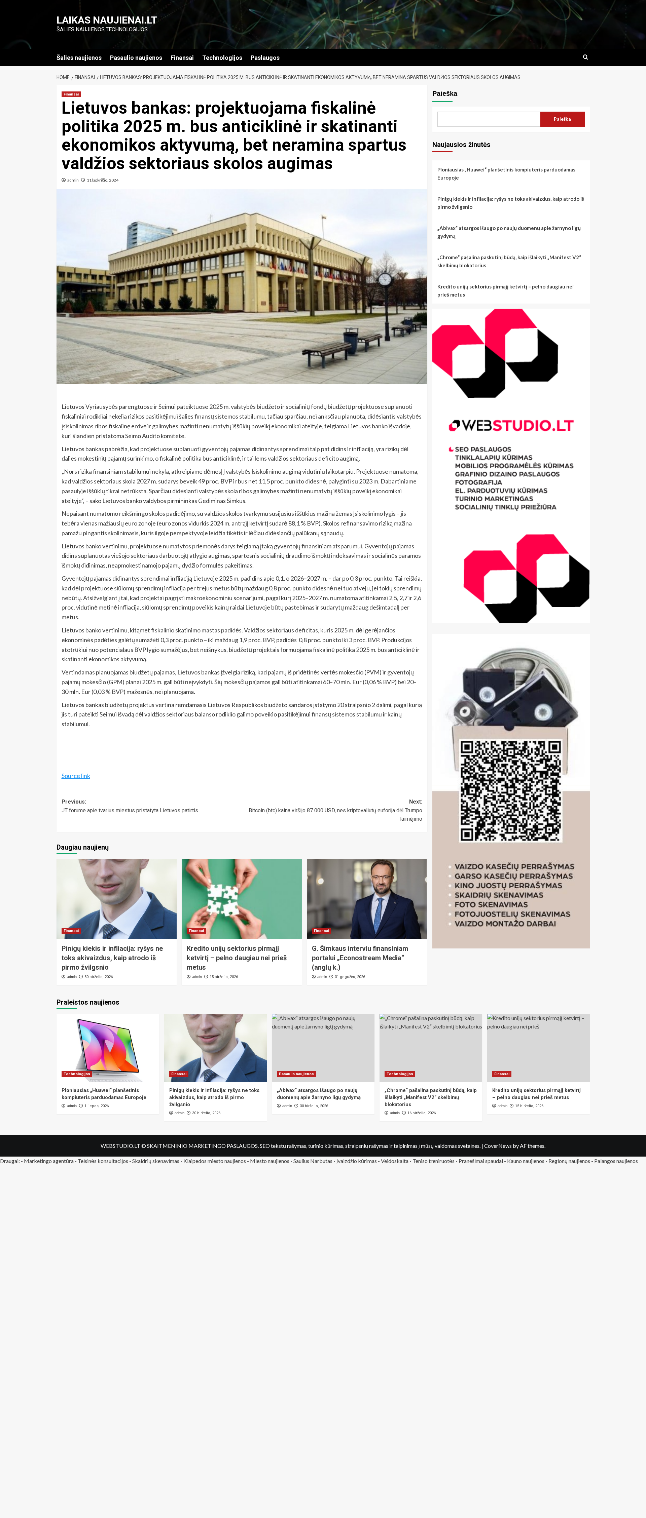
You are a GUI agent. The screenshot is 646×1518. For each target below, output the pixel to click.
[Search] (585, 57)
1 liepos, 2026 (96, 1106)
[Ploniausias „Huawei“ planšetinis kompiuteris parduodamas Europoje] (108, 1048)
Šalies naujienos (79, 57)
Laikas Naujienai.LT (107, 20)
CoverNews (498, 1145)
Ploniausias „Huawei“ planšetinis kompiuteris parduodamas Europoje (506, 173)
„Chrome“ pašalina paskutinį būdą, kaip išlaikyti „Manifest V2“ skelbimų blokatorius (509, 261)
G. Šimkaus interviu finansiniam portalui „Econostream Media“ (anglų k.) (360, 957)
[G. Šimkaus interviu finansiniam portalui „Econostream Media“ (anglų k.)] (367, 899)
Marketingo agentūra (49, 1161)
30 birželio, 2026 (98, 977)
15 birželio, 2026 (224, 977)
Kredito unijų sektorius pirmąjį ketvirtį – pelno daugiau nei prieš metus (237, 957)
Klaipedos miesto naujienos (214, 1161)
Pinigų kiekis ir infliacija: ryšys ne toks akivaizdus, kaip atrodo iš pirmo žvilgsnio (112, 957)
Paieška (444, 93)
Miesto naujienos (269, 1161)
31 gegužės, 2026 (350, 977)
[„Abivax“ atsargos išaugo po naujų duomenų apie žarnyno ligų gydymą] (323, 1048)
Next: (335, 810)
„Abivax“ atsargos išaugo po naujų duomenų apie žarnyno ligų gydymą (509, 232)
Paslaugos (265, 57)
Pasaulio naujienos (136, 57)
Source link (76, 775)
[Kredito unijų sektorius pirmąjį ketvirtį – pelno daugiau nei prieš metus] (242, 899)
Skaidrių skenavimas (155, 1161)
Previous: (130, 806)
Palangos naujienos (616, 1161)
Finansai (182, 57)
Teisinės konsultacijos (103, 1161)
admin (73, 180)
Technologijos (222, 57)
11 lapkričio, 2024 (102, 180)
